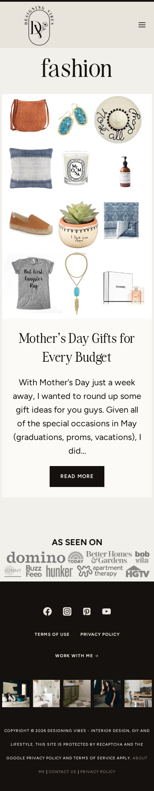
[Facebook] (47, 611)
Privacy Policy (100, 634)
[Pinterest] (86, 611)
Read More (82, 480)
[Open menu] (142, 24)
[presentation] (77, 206)
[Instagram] (67, 611)
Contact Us (63, 771)
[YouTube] (106, 611)
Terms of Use (52, 634)
